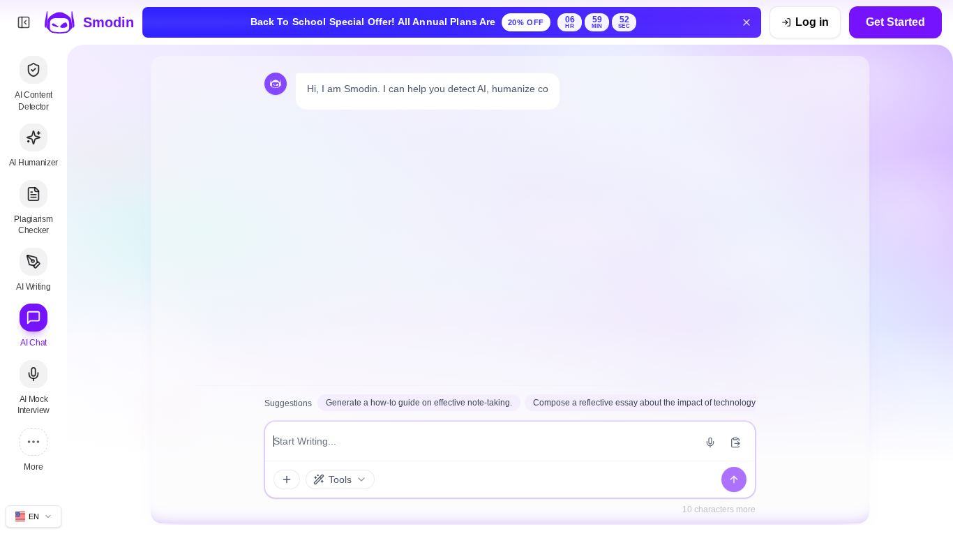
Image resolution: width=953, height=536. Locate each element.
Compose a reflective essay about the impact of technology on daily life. (668, 403)
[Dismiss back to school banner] (746, 22)
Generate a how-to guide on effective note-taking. (419, 403)
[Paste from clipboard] (735, 442)
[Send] (733, 479)
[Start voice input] (710, 442)
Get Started (895, 22)
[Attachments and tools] (286, 479)
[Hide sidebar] (23, 22)
